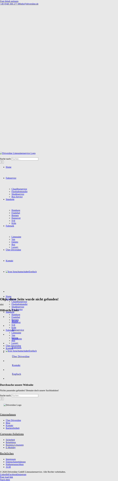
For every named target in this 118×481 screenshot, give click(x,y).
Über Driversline (20, 356)
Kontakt (16, 365)
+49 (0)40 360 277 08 (10, 4)
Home (15, 321)
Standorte (17, 338)
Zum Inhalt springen (9, 1)
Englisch (16, 374)
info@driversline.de (29, 4)
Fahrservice (18, 329)
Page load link (6, 477)
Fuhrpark (16, 347)
